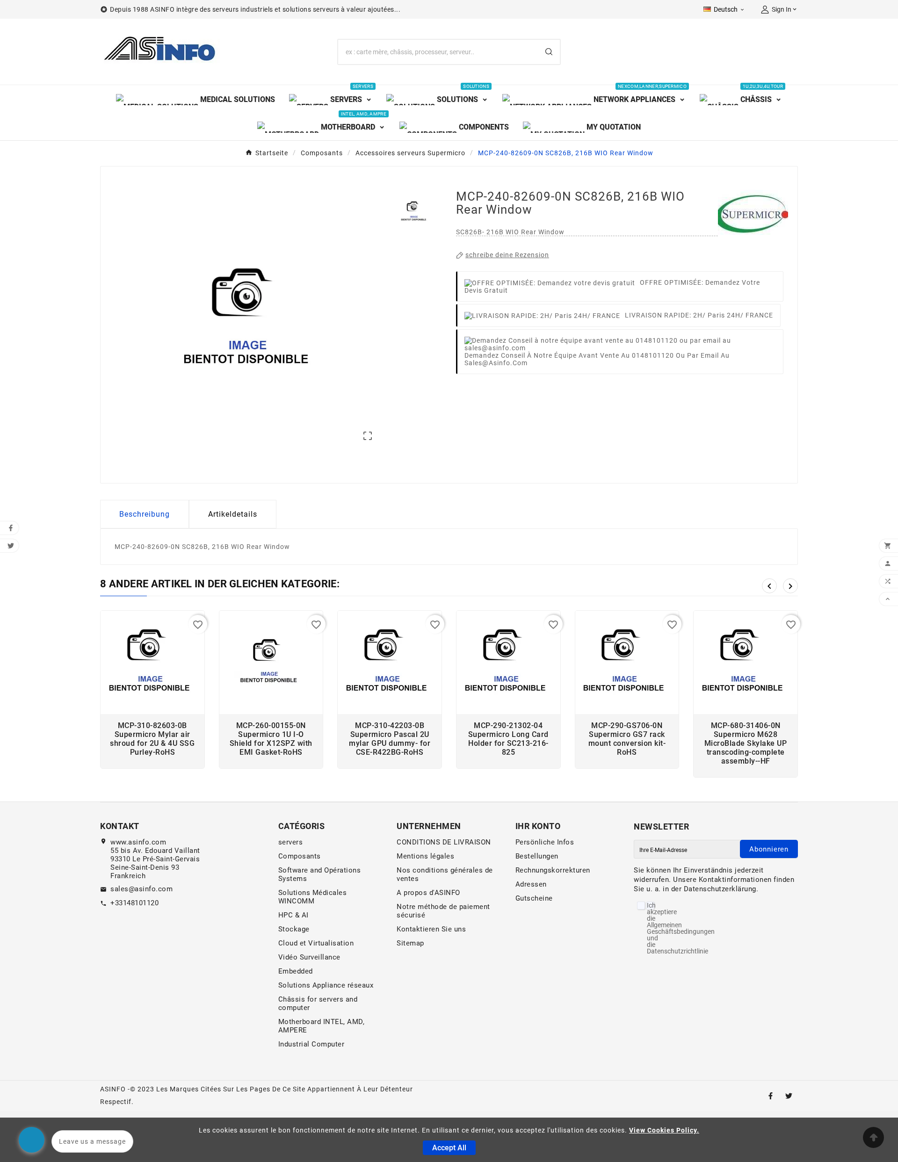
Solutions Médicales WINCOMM (312, 896)
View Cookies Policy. (664, 1130)
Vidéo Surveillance (309, 957)
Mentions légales (425, 856)
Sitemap (410, 943)
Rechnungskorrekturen (552, 870)
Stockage (294, 929)
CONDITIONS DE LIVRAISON (444, 842)
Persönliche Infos (544, 842)
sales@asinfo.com (141, 889)
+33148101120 (134, 903)
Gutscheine (534, 898)
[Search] (548, 51)
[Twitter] (788, 1095)
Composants (299, 856)
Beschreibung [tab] (144, 514)
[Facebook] (770, 1095)
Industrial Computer (311, 1044)
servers (290, 842)
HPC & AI (293, 915)
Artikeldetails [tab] (232, 514)
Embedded (295, 971)
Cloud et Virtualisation (316, 943)
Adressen (531, 884)
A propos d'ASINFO (428, 892)
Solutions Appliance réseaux (326, 985)
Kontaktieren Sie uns (431, 929)
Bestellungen (536, 856)
